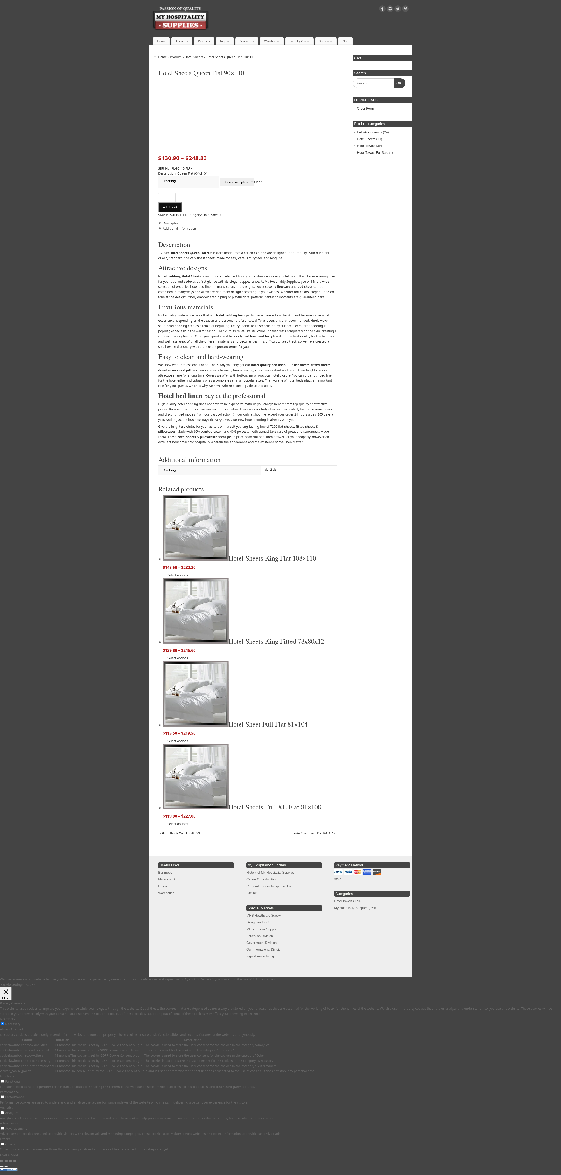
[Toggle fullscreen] (6, 1161)
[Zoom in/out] (2, 1161)
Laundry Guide (299, 41)
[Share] (10, 1161)
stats (337, 879)
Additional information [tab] (179, 228)
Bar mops (165, 872)
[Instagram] (390, 9)
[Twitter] (397, 9)
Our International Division (264, 949)
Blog (345, 41)
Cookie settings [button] (12, 984)
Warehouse (271, 41)
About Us (182, 41)
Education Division (259, 936)
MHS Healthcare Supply (263, 915)
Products (204, 41)
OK (398, 83)
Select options (177, 575)
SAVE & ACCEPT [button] (11, 1154)
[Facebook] (382, 9)
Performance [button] (9, 1092)
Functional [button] (7, 1076)
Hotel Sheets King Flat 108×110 (314, 833)
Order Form (365, 108)
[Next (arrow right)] (6, 1166)
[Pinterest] (405, 9)
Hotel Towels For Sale (372, 152)
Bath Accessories (369, 132)
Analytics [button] (6, 1107)
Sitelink (251, 893)
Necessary (12, 1024)
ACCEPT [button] (31, 984)
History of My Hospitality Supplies (270, 872)
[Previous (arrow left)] (2, 1166)
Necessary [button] (7, 1019)
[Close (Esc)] (15, 1161)
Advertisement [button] (10, 1123)
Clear (258, 182)
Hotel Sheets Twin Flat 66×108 (180, 833)
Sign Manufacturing (260, 956)
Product (175, 57)
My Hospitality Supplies (351, 908)
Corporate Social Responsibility (268, 886)
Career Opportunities (261, 879)
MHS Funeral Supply (261, 929)
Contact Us (247, 41)
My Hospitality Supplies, (282, 281)
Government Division (261, 943)
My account (166, 879)
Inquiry (225, 41)
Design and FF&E (259, 922)
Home (161, 41)
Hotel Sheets (194, 57)
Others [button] (5, 1139)
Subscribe (325, 41)
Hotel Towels (366, 146)
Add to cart (170, 207)
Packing (170, 181)
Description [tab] (171, 223)
